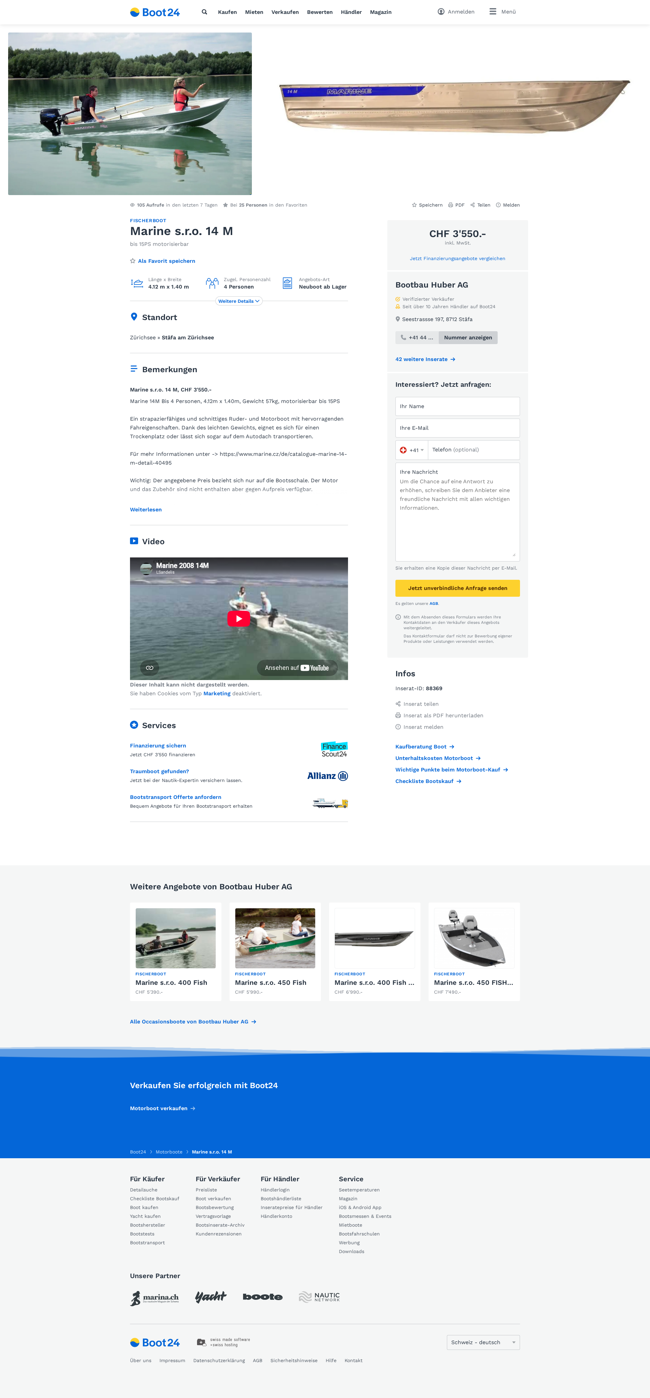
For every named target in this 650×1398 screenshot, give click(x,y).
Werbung (349, 1242)
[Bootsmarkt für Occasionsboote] (155, 12)
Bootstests (142, 1233)
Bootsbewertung (215, 1207)
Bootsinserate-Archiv (220, 1225)
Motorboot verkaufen (159, 1108)
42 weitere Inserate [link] (421, 359)
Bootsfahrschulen (359, 1233)
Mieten (254, 12)
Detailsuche (143, 1189)
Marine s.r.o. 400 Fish (171, 982)
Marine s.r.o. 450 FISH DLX (478, 982)
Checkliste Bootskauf (424, 781)
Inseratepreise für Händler (292, 1207)
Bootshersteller (147, 1225)
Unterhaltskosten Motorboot (434, 758)
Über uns (140, 1360)
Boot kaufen (144, 1207)
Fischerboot (148, 220)
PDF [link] (460, 205)
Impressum (172, 1360)
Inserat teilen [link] (421, 704)
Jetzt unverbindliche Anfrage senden (457, 588)
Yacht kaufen (145, 1216)
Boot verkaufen (213, 1198)
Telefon (455, 449)
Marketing (217, 693)
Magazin (381, 12)
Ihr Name (412, 406)
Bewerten (320, 12)
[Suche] (206, 11)
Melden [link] (511, 205)
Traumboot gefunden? (159, 771)
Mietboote (350, 1225)
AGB (434, 603)
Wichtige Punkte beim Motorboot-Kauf (447, 769)
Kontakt (354, 1360)
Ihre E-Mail (414, 428)
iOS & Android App (360, 1207)
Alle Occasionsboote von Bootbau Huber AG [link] (189, 1021)
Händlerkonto (276, 1216)
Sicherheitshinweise (294, 1360)
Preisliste (206, 1189)
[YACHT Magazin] (211, 1297)
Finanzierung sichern (158, 745)
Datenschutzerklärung (219, 1360)
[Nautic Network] (319, 1297)
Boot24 (138, 1152)
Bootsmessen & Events (365, 1216)
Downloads (351, 1251)
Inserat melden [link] (423, 727)
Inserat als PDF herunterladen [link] (443, 715)
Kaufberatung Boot (421, 746)
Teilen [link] (484, 205)
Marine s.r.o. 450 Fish (270, 982)
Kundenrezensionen (219, 1233)
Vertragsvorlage (213, 1216)
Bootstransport (147, 1242)
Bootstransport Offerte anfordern (175, 797)
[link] (175, 952)
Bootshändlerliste (281, 1198)
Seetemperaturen (359, 1189)
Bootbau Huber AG (431, 285)
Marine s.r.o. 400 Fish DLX (377, 982)
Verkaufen (285, 12)
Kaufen (227, 12)
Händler (351, 12)
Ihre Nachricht (419, 472)
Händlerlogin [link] (275, 1189)
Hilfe (331, 1360)
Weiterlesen (146, 510)
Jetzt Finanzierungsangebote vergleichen (457, 258)
